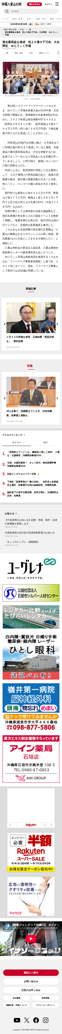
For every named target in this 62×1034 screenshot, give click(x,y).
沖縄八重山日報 (10, 29)
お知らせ (9, 513)
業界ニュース (44, 53)
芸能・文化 (41, 19)
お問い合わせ (31, 981)
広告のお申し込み (31, 990)
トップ (5, 19)
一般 (29, 29)
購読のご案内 (31, 972)
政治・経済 (17, 19)
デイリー (16, 442)
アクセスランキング (12, 435)
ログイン (48, 4)
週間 (45, 442)
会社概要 (16, 998)
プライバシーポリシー (45, 1005)
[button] (5, 324)
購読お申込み (34, 4)
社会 (29, 19)
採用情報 (45, 998)
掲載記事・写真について (16, 1005)
